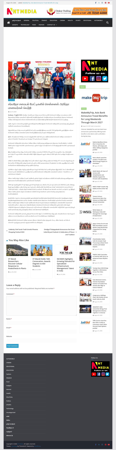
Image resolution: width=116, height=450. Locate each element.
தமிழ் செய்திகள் (16, 20)
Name (9, 319)
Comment (10, 294)
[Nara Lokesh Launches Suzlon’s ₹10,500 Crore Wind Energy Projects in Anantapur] (85, 162)
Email (8, 328)
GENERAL (26, 20)
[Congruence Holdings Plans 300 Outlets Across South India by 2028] (85, 298)
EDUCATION (53, 20)
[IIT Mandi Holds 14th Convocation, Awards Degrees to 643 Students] (41, 246)
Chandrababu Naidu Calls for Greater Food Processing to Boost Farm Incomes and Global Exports (100, 243)
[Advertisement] (58, 46)
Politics (8, 401)
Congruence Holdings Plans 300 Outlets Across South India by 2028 (100, 297)
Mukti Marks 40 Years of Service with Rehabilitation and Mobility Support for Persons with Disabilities (100, 175)
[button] (56, 25)
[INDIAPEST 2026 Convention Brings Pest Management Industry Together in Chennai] (85, 311)
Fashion (41, 25)
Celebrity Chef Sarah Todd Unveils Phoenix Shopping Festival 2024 (23, 230)
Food (34, 25)
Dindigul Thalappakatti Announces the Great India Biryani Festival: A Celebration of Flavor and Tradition (59, 232)
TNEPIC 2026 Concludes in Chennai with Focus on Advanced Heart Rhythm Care (100, 257)
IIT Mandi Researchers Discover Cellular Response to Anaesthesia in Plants (17, 264)
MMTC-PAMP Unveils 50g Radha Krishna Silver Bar (100, 187)
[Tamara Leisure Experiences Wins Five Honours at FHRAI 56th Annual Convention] (85, 200)
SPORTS (78, 20)
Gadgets (15, 25)
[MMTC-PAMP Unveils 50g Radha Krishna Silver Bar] (85, 189)
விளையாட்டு (9, 435)
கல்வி (7, 416)
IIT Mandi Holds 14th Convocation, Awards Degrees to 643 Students (41, 262)
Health (70, 20)
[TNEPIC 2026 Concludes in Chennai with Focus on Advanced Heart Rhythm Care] (85, 259)
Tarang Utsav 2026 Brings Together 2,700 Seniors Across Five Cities (100, 270)
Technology (25, 25)
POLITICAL (35, 20)
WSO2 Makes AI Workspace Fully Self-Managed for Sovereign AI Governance (100, 213)
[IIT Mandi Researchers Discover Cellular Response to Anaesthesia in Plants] (17, 246)
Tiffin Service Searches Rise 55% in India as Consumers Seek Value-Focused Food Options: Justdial (100, 324)
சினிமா (8, 420)
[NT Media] (8, 22)
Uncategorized (10, 412)
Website (9, 336)
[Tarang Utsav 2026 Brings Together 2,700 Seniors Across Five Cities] (85, 271)
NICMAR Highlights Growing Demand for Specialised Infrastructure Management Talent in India (66, 265)
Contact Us (51, 25)
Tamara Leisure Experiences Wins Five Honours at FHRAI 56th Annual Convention (99, 199)
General (84, 108)
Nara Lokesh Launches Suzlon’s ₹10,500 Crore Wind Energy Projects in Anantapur (100, 160)
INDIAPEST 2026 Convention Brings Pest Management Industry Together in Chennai (100, 310)
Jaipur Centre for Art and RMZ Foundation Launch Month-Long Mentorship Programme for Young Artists (100, 227)
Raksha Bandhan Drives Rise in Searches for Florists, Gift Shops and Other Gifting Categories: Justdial (100, 146)
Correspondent (97, 126)
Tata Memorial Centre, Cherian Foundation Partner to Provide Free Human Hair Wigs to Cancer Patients (100, 283)
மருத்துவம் (9, 431)
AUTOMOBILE (98, 20)
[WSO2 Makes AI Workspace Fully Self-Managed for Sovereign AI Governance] (85, 214)
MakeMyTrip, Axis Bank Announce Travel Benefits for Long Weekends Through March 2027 (40, 3)
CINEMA (62, 20)
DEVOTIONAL (87, 20)
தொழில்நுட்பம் (10, 428)
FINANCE (44, 20)
